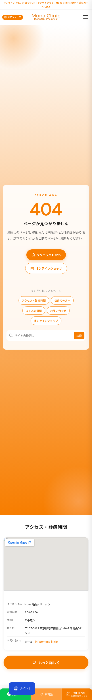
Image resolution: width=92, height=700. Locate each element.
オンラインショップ (49, 268)
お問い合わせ (58, 310)
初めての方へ (62, 300)
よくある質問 (34, 310)
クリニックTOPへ (49, 255)
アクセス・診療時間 (34, 300)
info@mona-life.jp (46, 641)
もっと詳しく (49, 662)
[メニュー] (85, 17)
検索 (79, 335)
